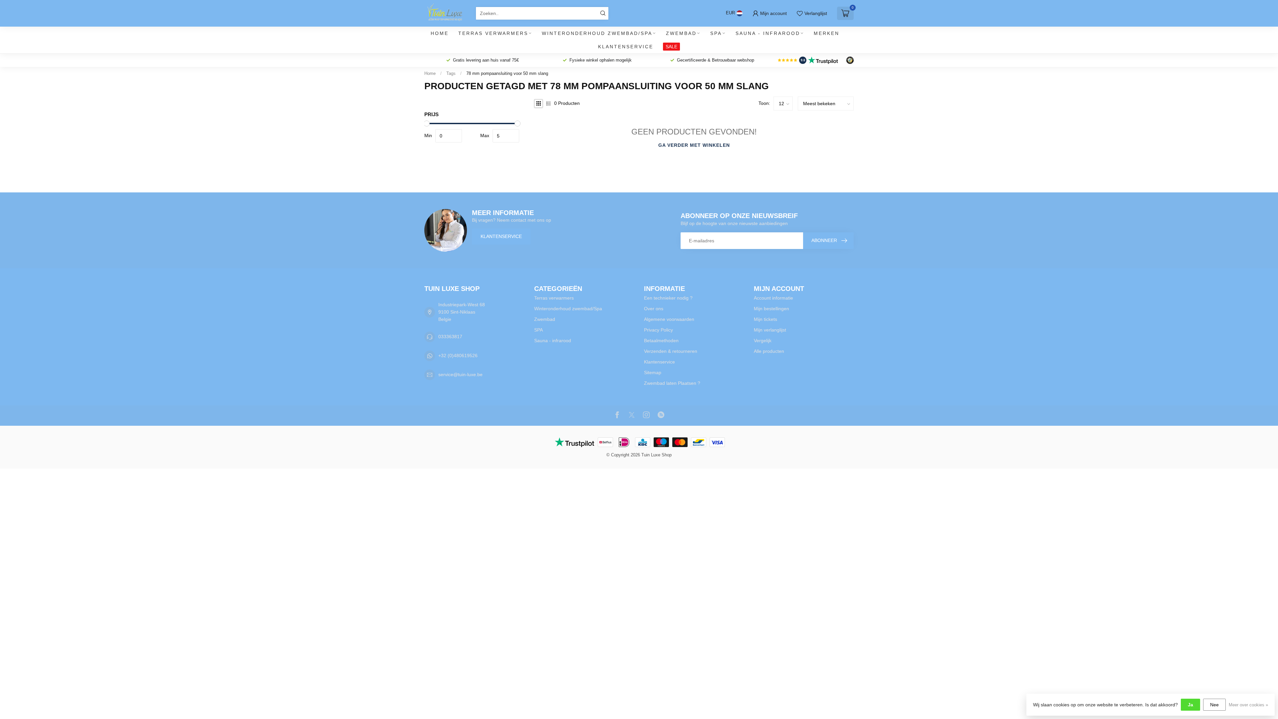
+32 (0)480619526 (458, 355)
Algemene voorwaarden (669, 319)
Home (440, 33)
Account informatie (773, 298)
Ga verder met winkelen (694, 145)
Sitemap (652, 372)
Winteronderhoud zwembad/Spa (597, 33)
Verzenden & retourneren (670, 351)
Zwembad (681, 33)
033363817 (450, 336)
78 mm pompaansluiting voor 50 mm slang (507, 73)
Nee (1214, 704)
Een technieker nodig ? (668, 298)
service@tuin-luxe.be (460, 374)
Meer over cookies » (1248, 705)
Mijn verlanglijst (770, 330)
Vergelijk (762, 340)
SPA (716, 33)
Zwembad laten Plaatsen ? (672, 383)
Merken (826, 33)
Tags (451, 73)
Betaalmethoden (661, 340)
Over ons (653, 308)
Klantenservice (625, 46)
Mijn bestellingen (771, 308)
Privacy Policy (658, 330)
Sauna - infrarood (768, 33)
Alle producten (769, 351)
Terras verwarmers (493, 33)
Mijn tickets (765, 319)
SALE (671, 46)
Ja (1190, 704)
